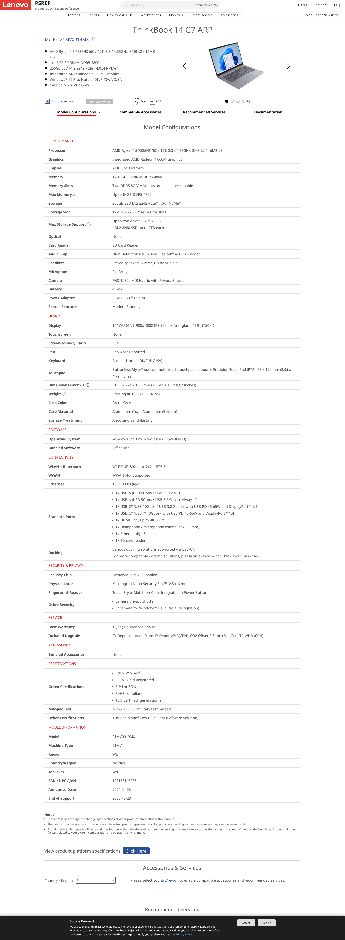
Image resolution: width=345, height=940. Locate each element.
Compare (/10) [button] (99, 101)
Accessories (229, 15)
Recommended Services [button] (204, 112)
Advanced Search (205, 5)
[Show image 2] (232, 101)
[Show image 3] (238, 101)
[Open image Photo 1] (236, 66)
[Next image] (288, 66)
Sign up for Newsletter (323, 15)
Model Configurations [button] (76, 112)
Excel (143, 101)
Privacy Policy (184, 934)
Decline (266, 923)
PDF (158, 101)
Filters (302, 5)
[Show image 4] (243, 101)
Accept (246, 923)
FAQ (337, 5)
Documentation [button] (268, 112)
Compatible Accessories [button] (141, 112)
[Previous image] (184, 66)
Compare (321, 5)
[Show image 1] (226, 101)
